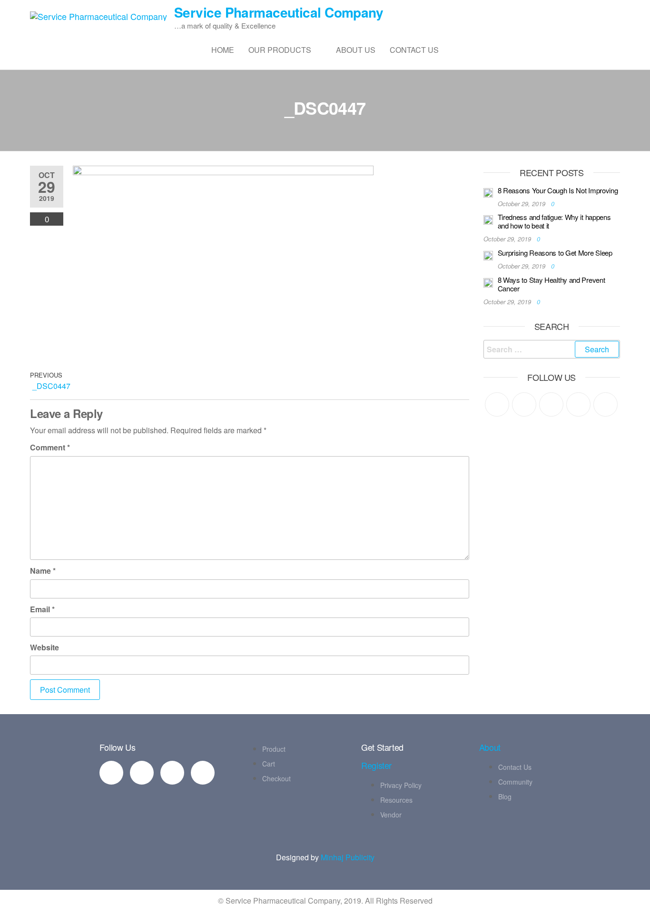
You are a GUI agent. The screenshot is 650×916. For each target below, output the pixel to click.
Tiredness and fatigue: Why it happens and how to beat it (554, 221)
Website (44, 647)
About (490, 747)
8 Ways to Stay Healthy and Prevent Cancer (551, 284)
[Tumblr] (605, 404)
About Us (355, 49)
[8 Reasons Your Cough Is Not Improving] (488, 192)
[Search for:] (551, 349)
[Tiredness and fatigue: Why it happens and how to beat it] (488, 218)
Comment (50, 447)
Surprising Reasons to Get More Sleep (555, 253)
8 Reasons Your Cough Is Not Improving (558, 190)
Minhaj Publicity (347, 857)
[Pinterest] (551, 404)
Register (376, 765)
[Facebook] (524, 404)
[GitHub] (578, 404)
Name (43, 570)
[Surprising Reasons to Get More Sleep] (488, 254)
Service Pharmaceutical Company (278, 12)
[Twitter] (497, 404)
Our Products (279, 49)
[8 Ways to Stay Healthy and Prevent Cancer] (488, 281)
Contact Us (414, 49)
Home (222, 49)
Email (42, 609)
